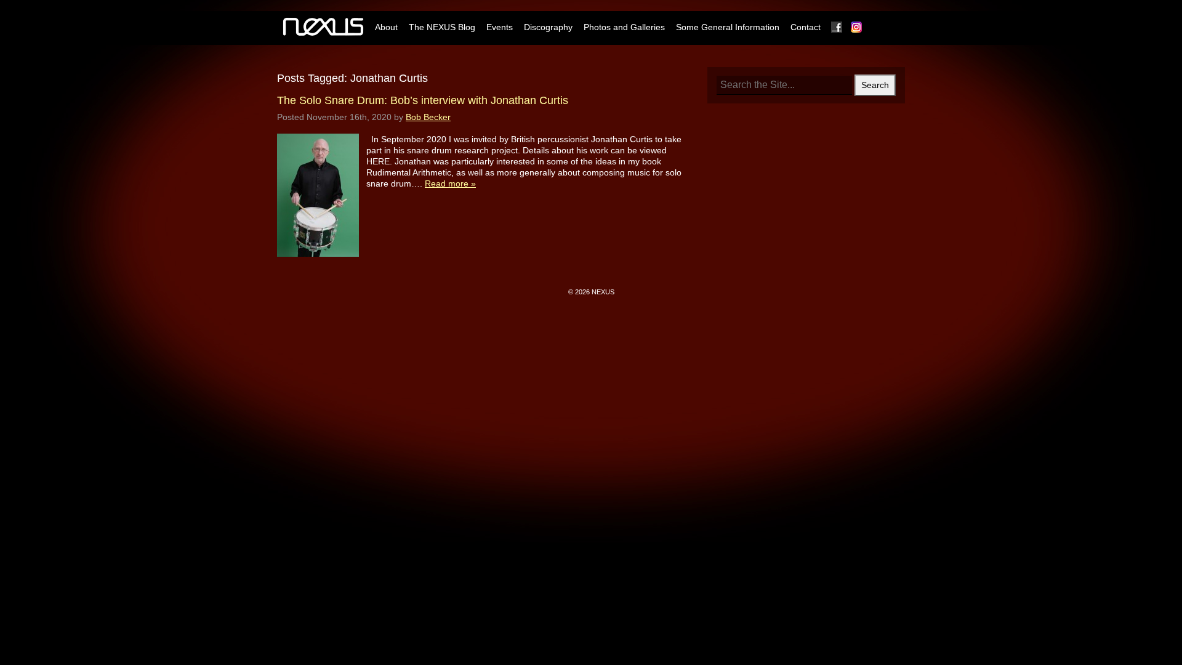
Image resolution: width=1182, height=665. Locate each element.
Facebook (837, 27)
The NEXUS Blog (442, 27)
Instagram (857, 27)
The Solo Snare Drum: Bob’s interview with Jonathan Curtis (422, 100)
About (386, 27)
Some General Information (727, 27)
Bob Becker (428, 117)
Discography (548, 27)
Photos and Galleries (624, 27)
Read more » (450, 183)
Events (499, 27)
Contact (805, 27)
